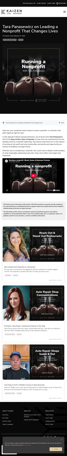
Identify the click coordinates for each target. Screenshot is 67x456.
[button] (64, 11)
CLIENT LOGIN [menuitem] (51, 3)
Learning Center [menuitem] (50, 421)
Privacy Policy (27, 445)
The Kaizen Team (8, 36)
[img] (59, 123)
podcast (21, 40)
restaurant (8, 275)
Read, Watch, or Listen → (56, 280)
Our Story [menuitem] (5, 415)
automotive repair (10, 334)
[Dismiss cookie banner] (61, 440)
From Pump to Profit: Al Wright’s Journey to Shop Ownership (24, 385)
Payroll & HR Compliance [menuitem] (31, 420)
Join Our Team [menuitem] (6, 421)
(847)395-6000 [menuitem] (61, 3)
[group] (33, 122)
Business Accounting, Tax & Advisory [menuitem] (32, 416)
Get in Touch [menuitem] (49, 424)
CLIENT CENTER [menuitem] (41, 3)
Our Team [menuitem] (5, 418)
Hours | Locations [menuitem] (7, 424)
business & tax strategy (9, 40)
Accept (56, 449)
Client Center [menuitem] (49, 415)
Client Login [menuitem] (49, 418)
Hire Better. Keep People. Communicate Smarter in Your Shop (24, 326)
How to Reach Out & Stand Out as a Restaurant (19, 267)
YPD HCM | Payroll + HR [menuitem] (29, 3)
